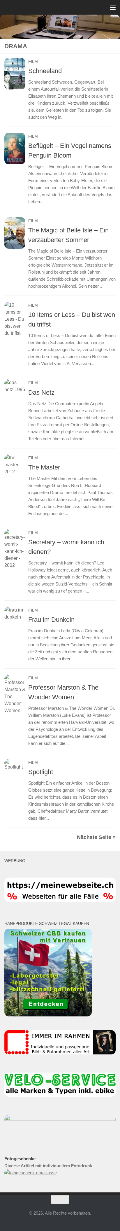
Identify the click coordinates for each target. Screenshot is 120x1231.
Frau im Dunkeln (51, 619)
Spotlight (40, 772)
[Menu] (112, 7)
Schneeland (45, 71)
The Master (44, 467)
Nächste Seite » (96, 837)
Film (33, 61)
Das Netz (41, 392)
